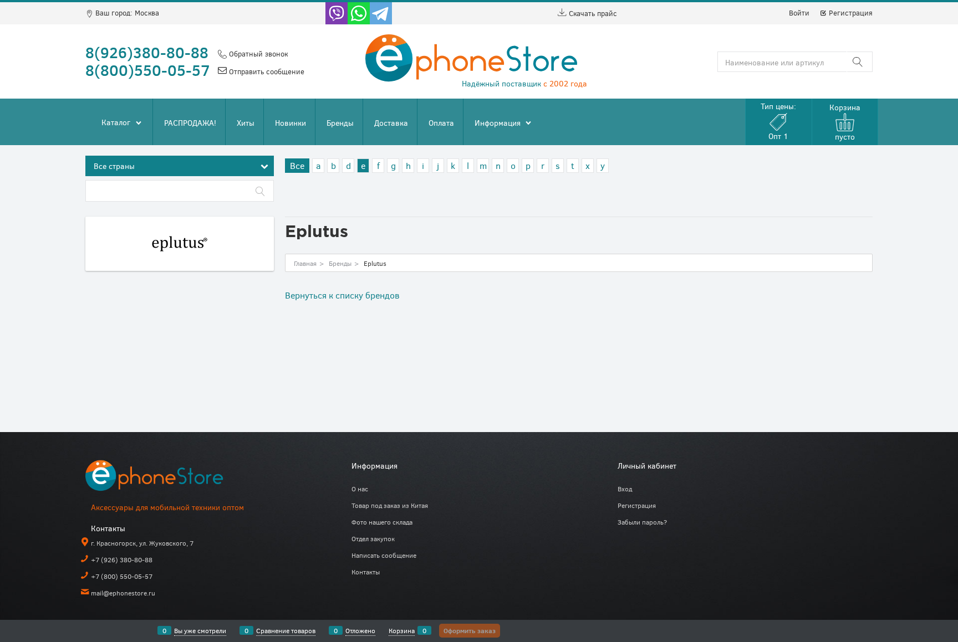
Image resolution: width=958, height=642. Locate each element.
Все (297, 165)
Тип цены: (778, 121)
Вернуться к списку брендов (342, 295)
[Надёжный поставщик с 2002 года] (168, 478)
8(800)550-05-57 (147, 70)
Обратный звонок (257, 54)
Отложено (360, 630)
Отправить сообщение (265, 71)
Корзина (402, 630)
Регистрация (850, 13)
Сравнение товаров (285, 630)
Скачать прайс (592, 13)
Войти (799, 13)
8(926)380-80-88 (146, 52)
